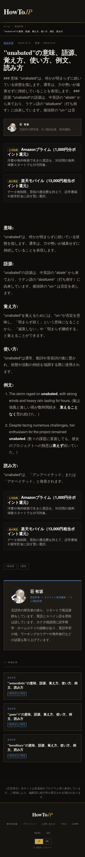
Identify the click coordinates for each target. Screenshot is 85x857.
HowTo (18, 11)
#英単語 (10, 566)
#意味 (23, 566)
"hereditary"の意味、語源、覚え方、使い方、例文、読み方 (41, 747)
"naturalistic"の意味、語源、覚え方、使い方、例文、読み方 (42, 685)
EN (47, 841)
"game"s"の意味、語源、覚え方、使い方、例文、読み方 (39, 716)
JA (39, 841)
